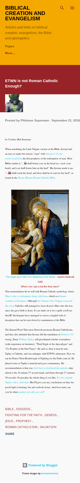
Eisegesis (23, 409)
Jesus (9, 421)
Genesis (51, 415)
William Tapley (26, 339)
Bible (10, 409)
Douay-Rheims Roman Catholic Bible (36, 177)
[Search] (62, 7)
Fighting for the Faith (24, 415)
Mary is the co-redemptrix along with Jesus (26, 296)
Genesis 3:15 (52, 153)
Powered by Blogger (43, 465)
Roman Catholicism (21, 427)
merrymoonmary (49, 473)
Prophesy (24, 421)
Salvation (48, 427)
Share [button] (10, 434)
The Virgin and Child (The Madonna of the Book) (30, 277)
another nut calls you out (31, 391)
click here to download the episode (50, 367)
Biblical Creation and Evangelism (25, 13)
